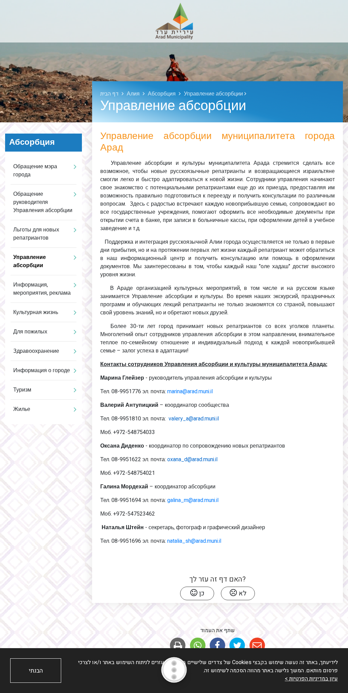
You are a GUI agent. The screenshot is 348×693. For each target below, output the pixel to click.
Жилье (21, 409)
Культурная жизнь (35, 312)
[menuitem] (43, 171)
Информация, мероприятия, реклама (42, 289)
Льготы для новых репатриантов (36, 234)
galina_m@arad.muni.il (193, 500)
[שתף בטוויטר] (237, 646)
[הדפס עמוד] (178, 646)
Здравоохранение (36, 351)
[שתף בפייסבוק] (217, 646)
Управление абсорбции (29, 261)
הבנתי (36, 670)
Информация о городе (41, 370)
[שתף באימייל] (257, 646)
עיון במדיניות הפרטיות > (311, 679)
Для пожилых (30, 332)
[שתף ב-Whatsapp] (198, 646)
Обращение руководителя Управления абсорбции (42, 202)
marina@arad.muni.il (190, 391)
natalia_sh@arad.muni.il (194, 541)
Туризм (22, 390)
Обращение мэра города (35, 170)
